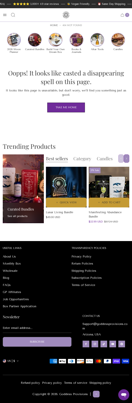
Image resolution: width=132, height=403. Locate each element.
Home (54, 25)
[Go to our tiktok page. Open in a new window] (103, 344)
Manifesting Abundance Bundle (105, 214)
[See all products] (23, 188)
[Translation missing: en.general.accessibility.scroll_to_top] (96, 394)
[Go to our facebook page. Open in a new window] (85, 344)
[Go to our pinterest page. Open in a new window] (121, 344)
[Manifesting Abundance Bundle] (109, 187)
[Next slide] (126, 158)
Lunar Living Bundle (59, 212)
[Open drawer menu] (5, 15)
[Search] (13, 15)
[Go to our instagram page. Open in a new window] (94, 344)
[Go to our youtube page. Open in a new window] (112, 344)
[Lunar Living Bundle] (66, 187)
